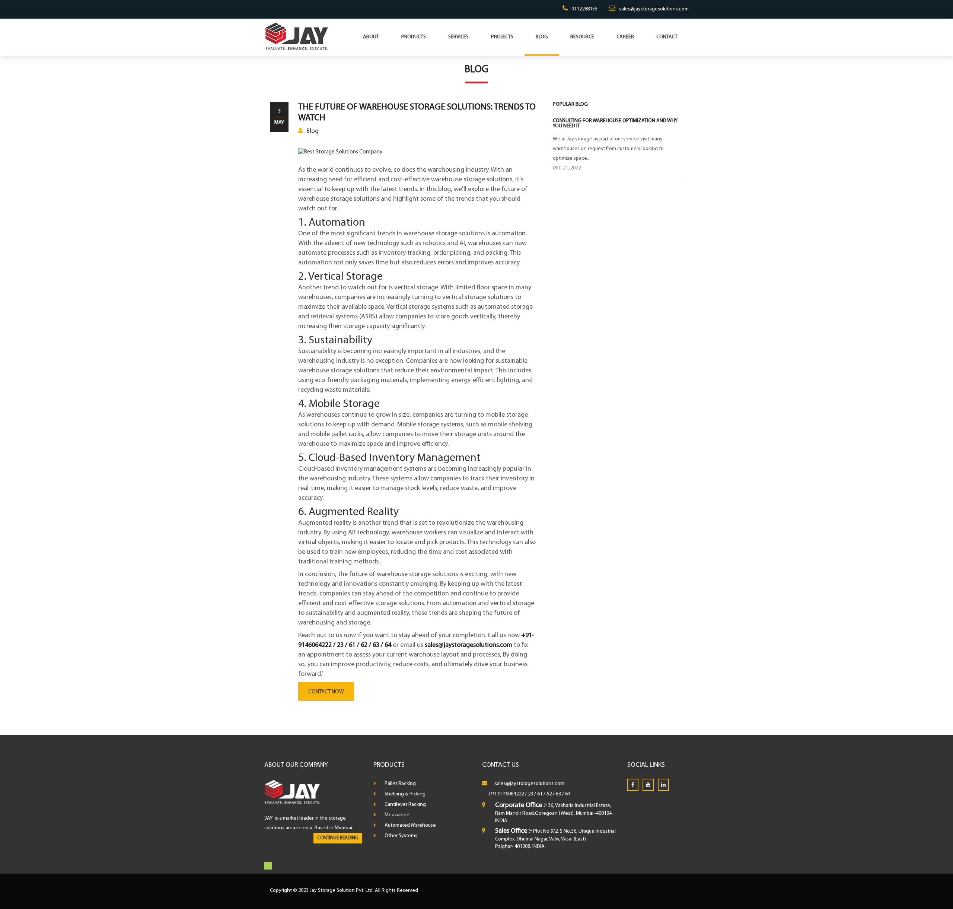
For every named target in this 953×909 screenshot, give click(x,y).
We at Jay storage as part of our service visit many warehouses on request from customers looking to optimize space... (608, 148)
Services (458, 37)
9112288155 (584, 9)
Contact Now (326, 692)
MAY (279, 122)
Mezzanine (397, 815)
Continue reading (337, 838)
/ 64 (566, 794)
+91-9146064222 (506, 794)
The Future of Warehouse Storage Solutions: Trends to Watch (417, 113)
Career (625, 37)
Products (413, 37)
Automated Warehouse (410, 825)
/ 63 (557, 794)
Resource (582, 37)
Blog (542, 37)
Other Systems (401, 836)
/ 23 (529, 794)
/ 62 (548, 794)
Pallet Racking (400, 783)
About (371, 37)
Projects (502, 37)
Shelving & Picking (405, 794)
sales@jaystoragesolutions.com (654, 9)
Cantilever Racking (405, 804)
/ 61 (538, 794)
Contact (667, 37)
